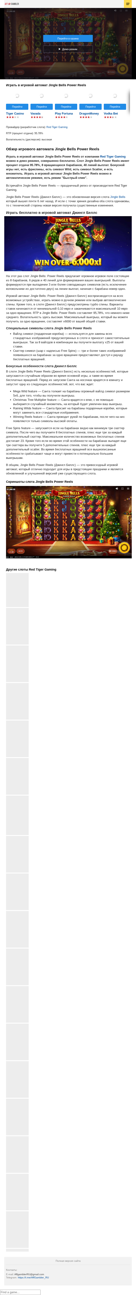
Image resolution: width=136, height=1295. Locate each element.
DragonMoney (89, 113)
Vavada (35, 113)
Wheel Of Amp (17, 684)
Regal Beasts (17, 950)
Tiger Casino (15, 113)
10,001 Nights (17, 1175)
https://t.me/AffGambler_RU (33, 1277)
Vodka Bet (111, 113)
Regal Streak (17, 1062)
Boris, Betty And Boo (17, 912)
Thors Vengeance (17, 874)
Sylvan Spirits (17, 1137)
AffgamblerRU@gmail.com (29, 1274)
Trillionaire (17, 837)
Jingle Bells (117, 197)
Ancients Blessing (17, 722)
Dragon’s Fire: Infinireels (17, 798)
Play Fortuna (64, 113)
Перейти (17, 106)
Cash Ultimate (17, 609)
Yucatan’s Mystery (17, 1212)
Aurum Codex (17, 1250)
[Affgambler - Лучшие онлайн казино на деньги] (11, 3)
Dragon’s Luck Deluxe (17, 759)
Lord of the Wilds (17, 1100)
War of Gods (17, 1025)
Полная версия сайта (68, 1260)
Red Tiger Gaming (56, 127)
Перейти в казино (68, 38)
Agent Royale (17, 987)
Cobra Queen (17, 646)
